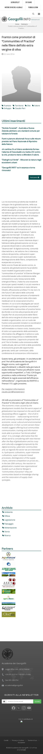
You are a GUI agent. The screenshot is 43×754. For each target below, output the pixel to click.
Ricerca (7, 535)
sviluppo (7, 108)
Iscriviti (37, 701)
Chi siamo (28, 2)
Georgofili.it (15, 2)
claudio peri (19, 108)
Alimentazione (10, 527)
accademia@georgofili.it (14, 685)
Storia (7, 531)
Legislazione (9, 520)
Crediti (6, 740)
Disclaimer (21, 742)
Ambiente (8, 512)
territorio (18, 105)
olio (29, 105)
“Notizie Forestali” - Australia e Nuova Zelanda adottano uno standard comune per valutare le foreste (21, 131)
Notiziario (24, 24)
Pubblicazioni (33, 7)
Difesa (7, 516)
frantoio (7, 105)
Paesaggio (8, 524)
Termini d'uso (32, 740)
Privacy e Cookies (18, 740)
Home (17, 24)
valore (37, 105)
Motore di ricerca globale (13, 7)
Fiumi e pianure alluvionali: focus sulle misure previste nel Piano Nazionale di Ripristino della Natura (21, 141)
